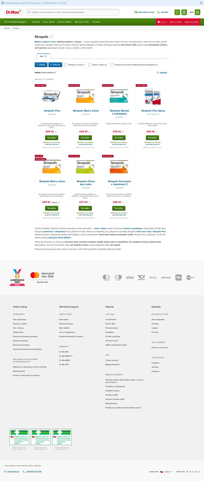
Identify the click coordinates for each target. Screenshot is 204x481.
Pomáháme (109, 332)
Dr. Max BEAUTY (65, 356)
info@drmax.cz (13, 472)
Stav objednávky (19, 319)
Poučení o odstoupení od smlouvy (26, 375)
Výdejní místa (18, 332)
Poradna (96, 22)
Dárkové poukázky (20, 341)
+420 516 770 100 (33, 472)
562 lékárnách (54, 144)
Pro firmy (155, 332)
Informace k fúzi (111, 341)
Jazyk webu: (154, 472)
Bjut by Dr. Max (82, 22)
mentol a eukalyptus (133, 228)
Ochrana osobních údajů (114, 399)
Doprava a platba (20, 324)
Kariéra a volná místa (160, 347)
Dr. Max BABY (64, 360)
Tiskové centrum (111, 360)
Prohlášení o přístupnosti (115, 386)
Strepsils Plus (159, 231)
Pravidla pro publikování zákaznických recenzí (123, 408)
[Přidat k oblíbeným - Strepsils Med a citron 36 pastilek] (66, 156)
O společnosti (110, 319)
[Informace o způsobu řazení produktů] (56, 72)
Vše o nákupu (18, 328)
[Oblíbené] (177, 12)
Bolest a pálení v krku (45, 41)
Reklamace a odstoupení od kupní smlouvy (29, 367)
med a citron (100, 228)
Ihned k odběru (65, 22)
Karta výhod (48, 22)
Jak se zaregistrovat (67, 332)
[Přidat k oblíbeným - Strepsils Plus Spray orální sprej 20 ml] (166, 85)
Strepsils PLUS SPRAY (59, 237)
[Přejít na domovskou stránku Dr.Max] (13, 12)
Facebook (155, 371)
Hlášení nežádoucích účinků (116, 345)
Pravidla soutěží (111, 395)
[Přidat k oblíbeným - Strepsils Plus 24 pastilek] (66, 85)
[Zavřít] (201, 3)
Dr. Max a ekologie (112, 336)
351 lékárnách (54, 215)
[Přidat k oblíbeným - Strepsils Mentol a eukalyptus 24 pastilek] (133, 85)
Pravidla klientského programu (71, 336)
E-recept (36, 22)
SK (190, 472)
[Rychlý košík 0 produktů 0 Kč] (197, 12)
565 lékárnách (87, 144)
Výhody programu (66, 324)
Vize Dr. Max (110, 324)
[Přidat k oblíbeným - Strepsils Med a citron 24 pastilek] (99, 85)
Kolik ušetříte (64, 328)
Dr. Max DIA (63, 352)
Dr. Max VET (64, 364)
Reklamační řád (19, 371)
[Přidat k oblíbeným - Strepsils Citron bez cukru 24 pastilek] (99, 156)
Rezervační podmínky (21, 345)
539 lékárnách (87, 215)
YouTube (155, 367)
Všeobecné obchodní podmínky (25, 336)
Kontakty (155, 324)
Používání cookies (112, 391)
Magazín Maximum (112, 364)
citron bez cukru (144, 231)
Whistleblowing (111, 403)
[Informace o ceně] (56, 132)
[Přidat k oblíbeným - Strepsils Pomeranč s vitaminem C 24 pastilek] (133, 156)
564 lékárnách (121, 215)
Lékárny (155, 328)
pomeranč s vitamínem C (55, 231)
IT (199, 472)
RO (196, 472)
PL (193, 472)
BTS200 (29, 3)
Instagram (155, 363)
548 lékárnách (155, 144)
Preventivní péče (111, 328)
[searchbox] (73, 12)
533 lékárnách (121, 144)
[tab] (43, 56)
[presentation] (51, 96)
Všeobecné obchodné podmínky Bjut (27, 349)
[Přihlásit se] (184, 12)
